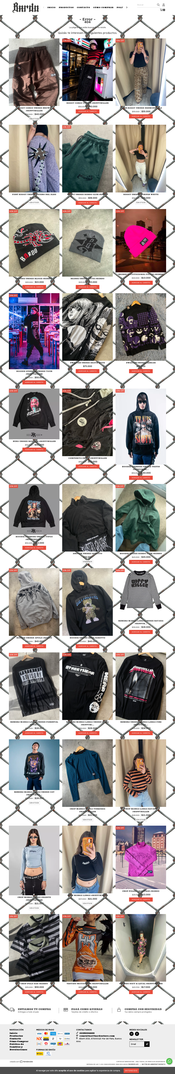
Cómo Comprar (103, 7)
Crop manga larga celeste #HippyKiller (34, 898)
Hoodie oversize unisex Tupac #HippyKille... (34, 538)
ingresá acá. (133, 1064)
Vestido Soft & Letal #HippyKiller (141, 984)
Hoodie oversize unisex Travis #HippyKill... (141, 468)
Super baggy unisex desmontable (141, 108)
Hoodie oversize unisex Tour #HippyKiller (34, 372)
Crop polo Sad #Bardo (34, 984)
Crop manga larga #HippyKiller (87, 895)
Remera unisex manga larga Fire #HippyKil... (140, 723)
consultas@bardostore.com (97, 1036)
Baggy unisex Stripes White (140, 194)
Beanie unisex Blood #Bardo (34, 279)
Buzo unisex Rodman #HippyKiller (34, 441)
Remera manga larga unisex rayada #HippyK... (140, 622)
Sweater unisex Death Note (87, 363)
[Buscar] (158, 4)
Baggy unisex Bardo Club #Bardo (87, 194)
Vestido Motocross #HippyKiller (87, 984)
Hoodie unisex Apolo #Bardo (34, 638)
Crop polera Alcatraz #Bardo (140, 891)
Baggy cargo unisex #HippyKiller (87, 103)
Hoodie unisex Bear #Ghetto (87, 638)
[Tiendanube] (21, 1062)
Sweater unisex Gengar (141, 363)
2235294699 (86, 1033)
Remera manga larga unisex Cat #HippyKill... (34, 793)
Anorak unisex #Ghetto (87, 553)
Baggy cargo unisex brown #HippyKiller (34, 109)
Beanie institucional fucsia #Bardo (140, 274)
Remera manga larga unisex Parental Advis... (34, 723)
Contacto (83, 7)
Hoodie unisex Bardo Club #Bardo (141, 553)
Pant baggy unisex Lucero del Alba (34, 194)
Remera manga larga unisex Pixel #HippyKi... (87, 723)
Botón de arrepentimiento (153, 1064)
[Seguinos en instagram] (131, 1034)
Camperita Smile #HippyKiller (87, 458)
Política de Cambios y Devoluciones (18, 1047)
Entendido (131, 1071)
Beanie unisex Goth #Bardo (87, 279)
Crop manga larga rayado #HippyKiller (140, 810)
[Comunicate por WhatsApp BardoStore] (169, 1061)
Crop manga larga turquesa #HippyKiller (87, 810)
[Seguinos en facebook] (137, 1034)
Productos (66, 7)
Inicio (51, 7)
